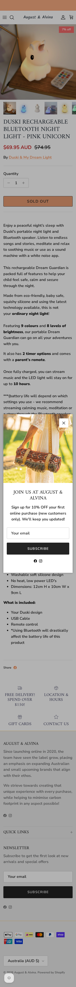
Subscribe (38, 548)
